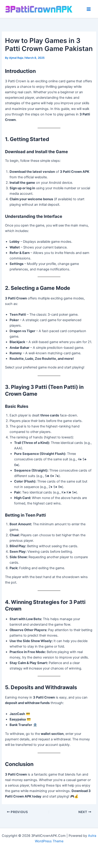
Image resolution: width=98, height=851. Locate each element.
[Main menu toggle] (88, 9)
